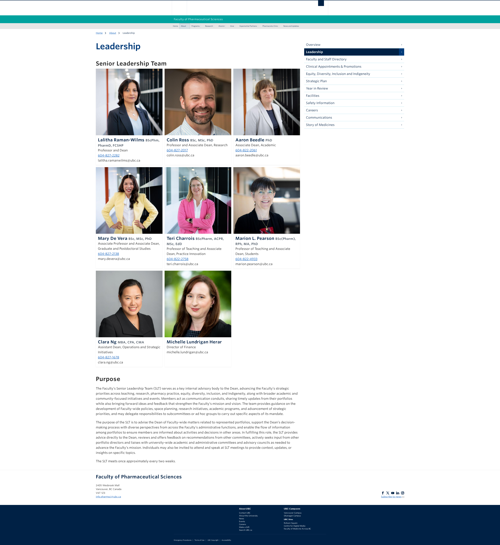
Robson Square (290, 523)
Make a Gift (244, 527)
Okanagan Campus (292, 516)
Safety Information (320, 103)
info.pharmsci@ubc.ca (108, 496)
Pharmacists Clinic (270, 26)
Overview (313, 45)
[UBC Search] (321, 4)
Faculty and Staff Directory (326, 59)
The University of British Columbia (179, 7)
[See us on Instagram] (402, 493)
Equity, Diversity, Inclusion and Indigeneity (338, 74)
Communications (319, 117)
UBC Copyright (213, 540)
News (241, 519)
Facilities (312, 96)
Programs (196, 26)
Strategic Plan (316, 81)
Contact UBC (244, 513)
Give (232, 26)
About (183, 26)
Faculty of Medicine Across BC (297, 529)
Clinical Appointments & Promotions (333, 66)
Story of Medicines (320, 125)
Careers (312, 110)
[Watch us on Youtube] (392, 493)
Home (175, 26)
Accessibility (226, 540)
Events (242, 521)
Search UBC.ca (245, 530)
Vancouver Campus (292, 513)
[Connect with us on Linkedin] (397, 493)
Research (209, 26)
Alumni (221, 26)
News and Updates (291, 26)
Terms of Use (199, 540)
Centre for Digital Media (294, 526)
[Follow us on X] (387, 493)
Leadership (314, 52)
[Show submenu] (188, 26)
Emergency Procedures (182, 540)
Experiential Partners (248, 26)
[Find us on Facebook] (382, 493)
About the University (248, 516)
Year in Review (317, 88)
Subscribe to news (391, 496)
